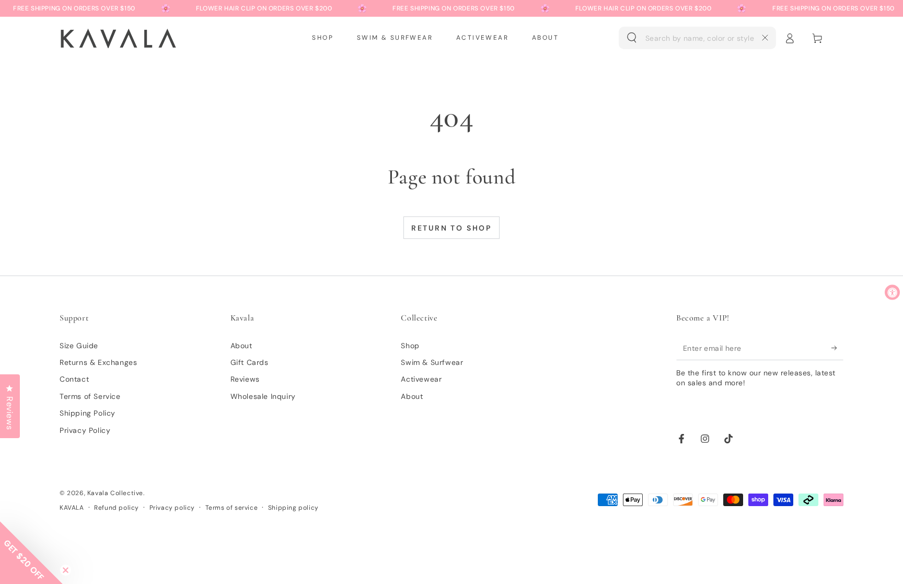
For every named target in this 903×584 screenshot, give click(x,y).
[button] (697, 38)
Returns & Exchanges (98, 362)
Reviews (245, 379)
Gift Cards (249, 362)
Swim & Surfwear (432, 362)
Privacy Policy (85, 430)
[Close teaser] (65, 570)
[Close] (765, 37)
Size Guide (79, 345)
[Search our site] (632, 37)
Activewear (421, 379)
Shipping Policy (87, 413)
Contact (74, 379)
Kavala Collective (115, 493)
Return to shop (451, 228)
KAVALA (72, 507)
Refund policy (116, 507)
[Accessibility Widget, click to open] (892, 292)
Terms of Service (90, 396)
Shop (410, 345)
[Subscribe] (837, 348)
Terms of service (231, 507)
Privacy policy (172, 507)
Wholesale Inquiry (263, 396)
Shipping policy (293, 507)
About (241, 345)
